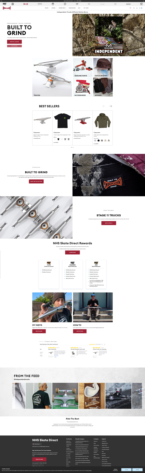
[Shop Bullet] (128, 4)
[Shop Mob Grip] (77, 4)
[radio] (55, 139)
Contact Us (104, 441)
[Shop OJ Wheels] (65, 4)
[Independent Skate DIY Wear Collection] (108, 175)
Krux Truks (68, 457)
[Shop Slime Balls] (115, 4)
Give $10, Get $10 (105, 449)
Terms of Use (104, 459)
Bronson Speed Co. (70, 451)
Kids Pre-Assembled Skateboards (82, 444)
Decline (137, 469)
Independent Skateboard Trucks (81, 446)
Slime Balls (68, 461)
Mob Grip (68, 455)
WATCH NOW (39, 331)
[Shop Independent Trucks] (25, 4)
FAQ (103, 451)
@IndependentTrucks (74, 421)
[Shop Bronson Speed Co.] (53, 4)
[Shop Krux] (89, 4)
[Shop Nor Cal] (141, 4)
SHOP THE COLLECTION (36, 181)
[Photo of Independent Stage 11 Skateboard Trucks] (36, 217)
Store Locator (96, 445)
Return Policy (104, 445)
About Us (95, 441)
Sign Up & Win (39, 459)
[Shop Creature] (40, 4)
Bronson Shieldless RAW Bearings (81, 450)
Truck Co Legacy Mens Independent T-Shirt (62, 134)
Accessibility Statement (106, 463)
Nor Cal (67, 466)
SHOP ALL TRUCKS (16, 41)
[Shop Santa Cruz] (12, 4)
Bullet (67, 463)
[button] (134, 8)
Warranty (104, 453)
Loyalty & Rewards (105, 447)
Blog (95, 443)
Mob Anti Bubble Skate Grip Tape (82, 456)
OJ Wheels (68, 453)
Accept (126, 469)
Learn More (74, 252)
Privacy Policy (89, 470)
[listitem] (47, 354)
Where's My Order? (105, 457)
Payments (104, 455)
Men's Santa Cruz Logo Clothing (81, 458)
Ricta (67, 459)
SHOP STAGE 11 (108, 223)
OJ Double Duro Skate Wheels (81, 448)
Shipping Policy (105, 443)
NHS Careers (96, 454)
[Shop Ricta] (102, 4)
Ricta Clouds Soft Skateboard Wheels (82, 460)
